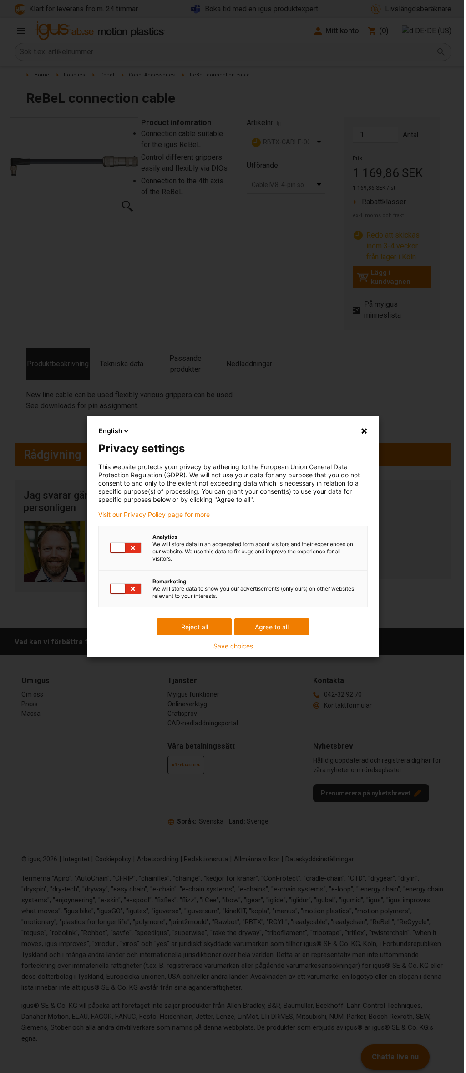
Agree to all (272, 627)
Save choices (233, 646)
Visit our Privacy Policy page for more (154, 514)
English (110, 431)
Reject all (194, 627)
